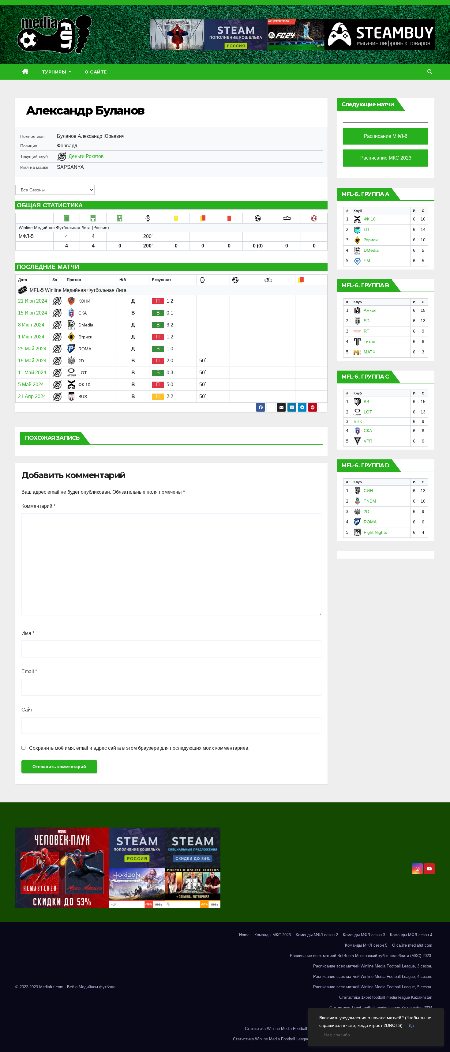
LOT (368, 411)
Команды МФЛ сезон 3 (364, 935)
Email (29, 671)
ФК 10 (370, 219)
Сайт (27, 709)
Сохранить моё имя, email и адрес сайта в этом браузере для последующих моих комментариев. (139, 748)
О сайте (95, 72)
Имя (27, 633)
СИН (368, 490)
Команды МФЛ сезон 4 (411, 935)
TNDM (370, 501)
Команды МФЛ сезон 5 (366, 945)
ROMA (370, 521)
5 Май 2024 (31, 384)
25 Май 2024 (32, 348)
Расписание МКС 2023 (385, 157)
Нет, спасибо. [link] (337, 1034)
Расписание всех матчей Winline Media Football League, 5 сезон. (372, 987)
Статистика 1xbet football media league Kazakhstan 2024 (380, 1007)
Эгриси (371, 239)
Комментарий (38, 506)
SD (366, 320)
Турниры (55, 72)
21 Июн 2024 (32, 301)
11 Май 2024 (32, 372)
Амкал (370, 310)
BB (366, 401)
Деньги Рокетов (86, 156)
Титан (369, 341)
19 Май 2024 (32, 360)
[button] (429, 71)
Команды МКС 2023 (272, 935)
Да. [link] (412, 1025)
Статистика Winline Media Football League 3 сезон (290, 1028)
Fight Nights (375, 532)
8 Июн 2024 (31, 324)
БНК (358, 421)
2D (366, 511)
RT (366, 331)
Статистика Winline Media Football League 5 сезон (278, 1039)
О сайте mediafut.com (412, 945)
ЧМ (367, 260)
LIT (367, 229)
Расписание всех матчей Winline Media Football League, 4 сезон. (372, 976)
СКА (368, 430)
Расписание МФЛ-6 (385, 136)
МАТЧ (369, 351)
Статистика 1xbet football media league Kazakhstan (385, 997)
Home (244, 935)
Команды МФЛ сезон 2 (317, 935)
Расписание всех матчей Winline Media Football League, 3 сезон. (372, 966)
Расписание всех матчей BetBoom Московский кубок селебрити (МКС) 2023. (361, 955)
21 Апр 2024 (32, 396)
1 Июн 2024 (31, 336)
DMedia (371, 250)
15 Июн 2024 (32, 312)
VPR (368, 441)
